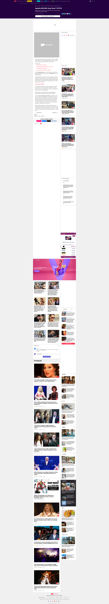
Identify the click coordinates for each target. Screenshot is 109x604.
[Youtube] (68, 35)
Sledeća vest (54, 112)
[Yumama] (64, 597)
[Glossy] (51, 597)
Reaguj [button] (36, 123)
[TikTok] (70, 35)
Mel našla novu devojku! (39, 84)
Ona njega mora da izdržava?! (42, 68)
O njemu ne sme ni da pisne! (41, 64)
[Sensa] (61, 597)
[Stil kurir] (48, 597)
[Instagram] (64, 35)
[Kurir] (40, 597)
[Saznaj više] (74, 374)
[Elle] (46, 597)
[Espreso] (43, 597)
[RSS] (74, 35)
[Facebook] (63, 35)
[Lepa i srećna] (54, 597)
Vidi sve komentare (47, 356)
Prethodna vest (39, 112)
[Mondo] (16, 1)
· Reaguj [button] (65, 98)
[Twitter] (66, 35)
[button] (59, 13)
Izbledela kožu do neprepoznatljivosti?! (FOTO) (45, 66)
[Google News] (72, 35)
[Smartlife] (57, 597)
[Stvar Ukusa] (68, 597)
